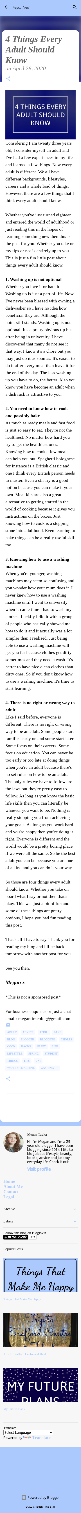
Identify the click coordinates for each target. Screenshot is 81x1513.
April (43, 1032)
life (55, 1046)
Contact (11, 1191)
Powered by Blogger (43, 1498)
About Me (13, 1186)
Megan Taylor (37, 1134)
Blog (11, 1039)
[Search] (74, 7)
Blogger (27, 1039)
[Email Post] (8, 1026)
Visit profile (39, 1169)
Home (9, 1181)
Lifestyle (14, 1053)
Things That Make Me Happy (22, 1299)
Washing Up (49, 1068)
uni (38, 1060)
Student (51, 1053)
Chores (66, 1039)
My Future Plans (14, 1409)
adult (12, 1032)
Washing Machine (21, 1068)
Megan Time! (21, 7)
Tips (27, 1060)
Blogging (47, 1039)
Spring (33, 1053)
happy (41, 1046)
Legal (8, 1196)
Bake (57, 1032)
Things (12, 1060)
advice (28, 1032)
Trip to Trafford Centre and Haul (24, 1354)
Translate (41, 1437)
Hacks (26, 1046)
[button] (8, 79)
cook (11, 1046)
